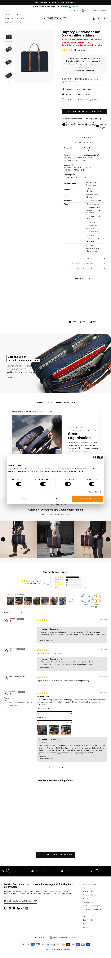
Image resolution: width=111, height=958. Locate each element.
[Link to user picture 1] (42, 730)
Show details (93, 492)
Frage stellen (84, 268)
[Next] (108, 539)
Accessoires (11, 18)
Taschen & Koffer (14, 14)
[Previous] (3, 539)
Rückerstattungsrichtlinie (92, 909)
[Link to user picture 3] (66, 730)
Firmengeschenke (89, 895)
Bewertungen (88, 888)
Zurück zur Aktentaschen (57, 854)
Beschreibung (84, 138)
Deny (24, 499)
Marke (22, 22)
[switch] (43, 484)
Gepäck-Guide (88, 920)
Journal (85, 898)
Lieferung (84, 258)
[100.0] (85, 598)
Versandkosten (70, 82)
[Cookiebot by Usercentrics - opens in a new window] (93, 457)
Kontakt (85, 927)
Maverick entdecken (90, 884)
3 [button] (56, 767)
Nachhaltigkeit (88, 891)
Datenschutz (87, 913)
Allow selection (55, 499)
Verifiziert (90, 607)
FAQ (84, 924)
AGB (84, 916)
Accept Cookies (87, 499)
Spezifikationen (84, 143)
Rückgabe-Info (88, 902)
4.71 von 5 (37, 581)
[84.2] (96, 598)
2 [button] (52, 767)
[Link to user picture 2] (54, 730)
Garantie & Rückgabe (84, 263)
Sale (23, 18)
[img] (42, 620)
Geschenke (10, 22)
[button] (67, 50)
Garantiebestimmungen (91, 906)
